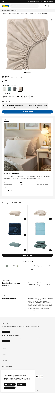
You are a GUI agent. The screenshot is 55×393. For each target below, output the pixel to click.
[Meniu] (51, 6)
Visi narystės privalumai (7, 328)
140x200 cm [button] (22, 78)
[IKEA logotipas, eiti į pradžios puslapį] (5, 6)
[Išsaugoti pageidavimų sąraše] (51, 20)
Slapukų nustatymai (9, 387)
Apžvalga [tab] (6, 119)
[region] (27, 44)
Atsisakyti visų (21, 384)
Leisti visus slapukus (9, 384)
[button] (11, 183)
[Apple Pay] (37, 376)
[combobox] (24, 6)
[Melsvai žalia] (9, 89)
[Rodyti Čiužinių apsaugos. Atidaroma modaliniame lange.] (40, 229)
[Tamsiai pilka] (15, 89)
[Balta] (4, 89)
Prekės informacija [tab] (15, 119)
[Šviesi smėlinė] (20, 89)
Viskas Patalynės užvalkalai (27, 269)
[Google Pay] (41, 376)
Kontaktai (36, 390)
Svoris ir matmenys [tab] (26, 119)
